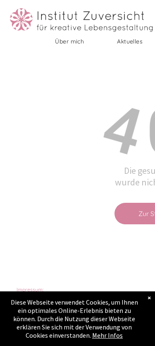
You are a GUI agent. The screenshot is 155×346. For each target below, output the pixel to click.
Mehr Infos (107, 335)
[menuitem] (69, 41)
